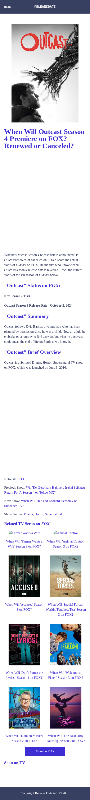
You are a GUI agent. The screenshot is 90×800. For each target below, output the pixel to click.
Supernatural (53, 514)
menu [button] (8, 6)
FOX (21, 479)
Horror (39, 514)
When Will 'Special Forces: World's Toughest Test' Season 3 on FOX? (66, 609)
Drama (28, 514)
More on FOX (45, 751)
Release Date (43, 793)
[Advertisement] (45, 199)
